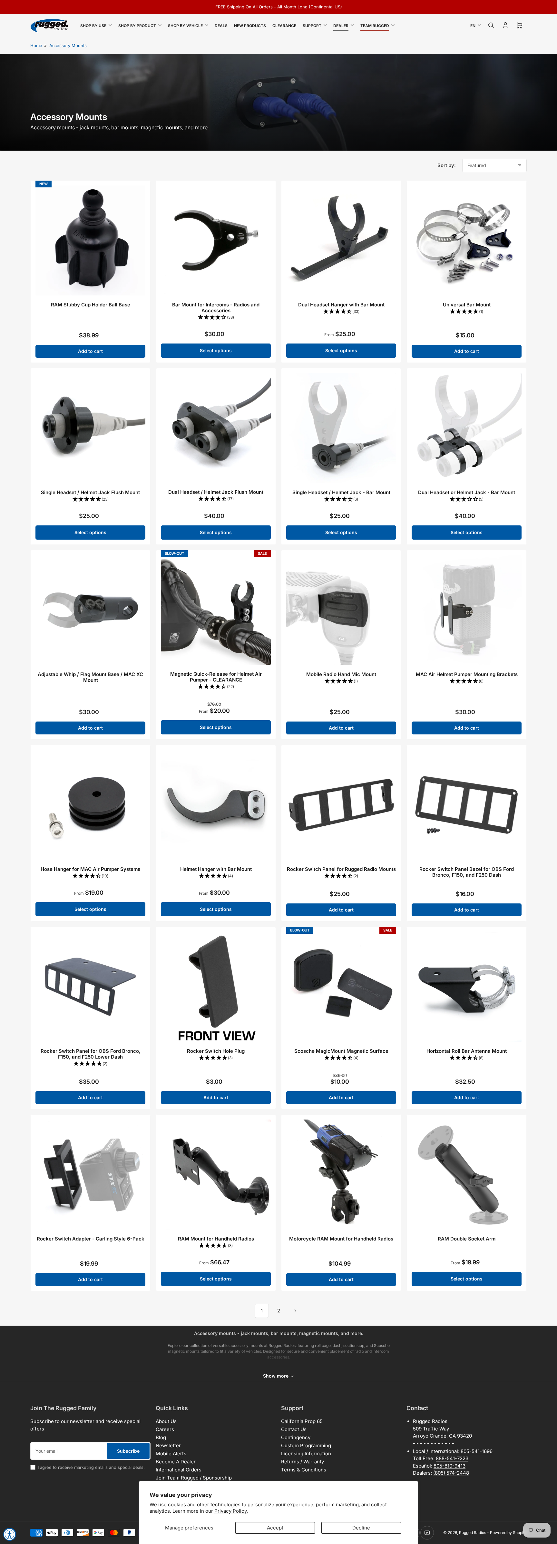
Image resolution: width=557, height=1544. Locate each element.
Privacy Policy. (231, 1511)
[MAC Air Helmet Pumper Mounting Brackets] (467, 610)
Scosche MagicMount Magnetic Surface (341, 1051)
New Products (250, 25)
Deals (221, 25)
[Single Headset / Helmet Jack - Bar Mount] (341, 428)
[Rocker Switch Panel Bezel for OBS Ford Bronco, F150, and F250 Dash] (467, 805)
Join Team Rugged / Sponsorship (194, 1478)
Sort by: (446, 165)
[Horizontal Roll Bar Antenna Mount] (467, 987)
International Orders (178, 1470)
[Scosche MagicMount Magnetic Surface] (341, 987)
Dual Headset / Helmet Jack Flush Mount (215, 492)
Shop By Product (137, 25)
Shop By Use (93, 25)
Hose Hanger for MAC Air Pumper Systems (90, 869)
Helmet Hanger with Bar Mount (216, 869)
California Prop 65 (302, 1421)
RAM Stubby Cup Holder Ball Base (90, 305)
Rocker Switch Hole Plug (216, 1051)
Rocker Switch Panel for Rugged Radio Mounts (341, 869)
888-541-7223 (452, 1458)
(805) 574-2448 (451, 1473)
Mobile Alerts (171, 1453)
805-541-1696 (477, 1451)
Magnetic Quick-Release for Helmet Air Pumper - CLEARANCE (216, 677)
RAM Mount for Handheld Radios (216, 1239)
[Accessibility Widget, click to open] (9, 1534)
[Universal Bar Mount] (467, 240)
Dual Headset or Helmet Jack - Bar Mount (466, 492)
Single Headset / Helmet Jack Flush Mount (90, 492)
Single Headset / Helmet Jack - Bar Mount (341, 492)
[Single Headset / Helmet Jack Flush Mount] (90, 428)
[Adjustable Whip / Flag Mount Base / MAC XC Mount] (90, 610)
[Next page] (295, 1311)
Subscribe (128, 1451)
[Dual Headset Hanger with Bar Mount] (341, 240)
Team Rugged (374, 25)
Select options (216, 350)
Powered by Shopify (508, 1532)
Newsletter (168, 1445)
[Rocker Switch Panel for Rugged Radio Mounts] (341, 805)
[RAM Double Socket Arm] (467, 1175)
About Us (166, 1421)
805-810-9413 (449, 1466)
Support (312, 25)
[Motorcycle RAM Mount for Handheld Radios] (341, 1175)
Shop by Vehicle (185, 25)
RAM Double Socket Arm (466, 1239)
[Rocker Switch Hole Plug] (216, 987)
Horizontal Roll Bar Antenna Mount (466, 1051)
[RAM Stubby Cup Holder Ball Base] (90, 240)
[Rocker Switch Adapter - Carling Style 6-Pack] (90, 1175)
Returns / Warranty (302, 1462)
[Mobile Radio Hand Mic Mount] (341, 610)
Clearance (284, 25)
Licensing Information (306, 1453)
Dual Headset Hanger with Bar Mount (341, 305)
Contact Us (294, 1429)
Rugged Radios (472, 1532)
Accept (275, 1528)
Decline (361, 1528)
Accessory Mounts (68, 45)
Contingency (295, 1437)
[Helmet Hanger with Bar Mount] (216, 805)
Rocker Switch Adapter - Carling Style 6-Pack (90, 1239)
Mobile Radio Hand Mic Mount (341, 674)
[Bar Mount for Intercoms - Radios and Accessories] (216, 240)
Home (36, 45)
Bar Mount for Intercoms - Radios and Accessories (215, 308)
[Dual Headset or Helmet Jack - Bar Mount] (467, 428)
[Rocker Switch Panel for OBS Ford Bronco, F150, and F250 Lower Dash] (90, 987)
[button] (216, 318)
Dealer (340, 25)
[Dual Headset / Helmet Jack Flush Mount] (216, 428)
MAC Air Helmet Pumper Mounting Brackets (467, 674)
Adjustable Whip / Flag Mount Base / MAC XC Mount (90, 677)
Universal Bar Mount (467, 305)
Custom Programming (306, 1445)
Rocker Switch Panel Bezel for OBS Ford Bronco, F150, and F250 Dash (466, 872)
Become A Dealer (176, 1462)
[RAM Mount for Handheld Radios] (216, 1175)
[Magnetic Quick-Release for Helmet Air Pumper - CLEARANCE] (216, 610)
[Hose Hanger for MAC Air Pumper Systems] (90, 805)
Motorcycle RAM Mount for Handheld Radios (341, 1239)
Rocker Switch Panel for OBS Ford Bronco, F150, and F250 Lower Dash (91, 1054)
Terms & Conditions (303, 1470)
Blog (161, 1437)
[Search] (491, 25)
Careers (165, 1429)
